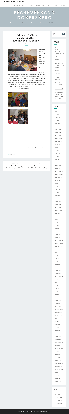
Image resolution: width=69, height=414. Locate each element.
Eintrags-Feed (58, 397)
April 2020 (57, 330)
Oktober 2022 (58, 246)
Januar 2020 (58, 339)
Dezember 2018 (59, 363)
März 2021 (57, 297)
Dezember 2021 (59, 276)
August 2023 (58, 219)
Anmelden (57, 394)
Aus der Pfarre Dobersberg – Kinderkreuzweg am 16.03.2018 (15, 166)
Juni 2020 (57, 324)
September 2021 (59, 279)
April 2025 (57, 159)
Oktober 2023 (58, 213)
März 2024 (57, 198)
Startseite (17, 5)
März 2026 (57, 126)
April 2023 (57, 228)
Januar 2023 (58, 237)
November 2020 (59, 309)
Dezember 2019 (59, 342)
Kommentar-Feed (59, 400)
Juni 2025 (57, 153)
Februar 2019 (58, 360)
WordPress (39, 411)
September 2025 (59, 144)
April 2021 (57, 294)
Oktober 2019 (58, 345)
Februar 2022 (58, 270)
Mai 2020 (57, 327)
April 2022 (57, 264)
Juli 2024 (57, 186)
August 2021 (58, 282)
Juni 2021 (57, 288)
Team (49, 5)
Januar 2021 (58, 303)
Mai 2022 (57, 261)
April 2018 (57, 378)
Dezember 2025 (59, 135)
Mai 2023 (57, 225)
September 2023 (59, 216)
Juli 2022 (57, 255)
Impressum (62, 5)
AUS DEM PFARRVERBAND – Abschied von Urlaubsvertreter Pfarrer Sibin (59, 94)
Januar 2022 (58, 273)
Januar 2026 (58, 132)
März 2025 (57, 162)
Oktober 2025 (58, 141)
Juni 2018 (57, 372)
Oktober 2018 (58, 366)
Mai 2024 (57, 192)
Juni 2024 (57, 189)
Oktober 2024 (58, 177)
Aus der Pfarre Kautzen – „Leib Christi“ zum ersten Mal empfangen (38, 166)
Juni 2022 (57, 258)
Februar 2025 (58, 165)
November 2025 (59, 138)
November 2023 (59, 210)
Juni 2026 (57, 117)
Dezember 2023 (59, 207)
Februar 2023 (58, 234)
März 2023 (57, 231)
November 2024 (59, 174)
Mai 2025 (57, 156)
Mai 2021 (57, 291)
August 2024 (58, 183)
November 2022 (59, 243)
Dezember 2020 (59, 306)
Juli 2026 (57, 114)
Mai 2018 (57, 375)
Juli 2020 (57, 321)
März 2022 (57, 267)
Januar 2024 (58, 204)
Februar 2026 (58, 129)
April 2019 (57, 354)
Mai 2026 (57, 120)
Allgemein (12, 154)
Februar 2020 (58, 336)
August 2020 (58, 318)
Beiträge (24, 5)
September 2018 (59, 369)
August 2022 (58, 252)
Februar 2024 (58, 201)
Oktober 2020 (58, 312)
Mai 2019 (57, 351)
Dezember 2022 (59, 240)
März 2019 (57, 357)
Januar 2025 (58, 168)
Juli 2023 (57, 222)
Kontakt (55, 5)
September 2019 (59, 348)
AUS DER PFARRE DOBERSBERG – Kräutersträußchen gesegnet (59, 63)
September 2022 (59, 249)
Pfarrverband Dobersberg (14, 2)
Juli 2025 (57, 150)
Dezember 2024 (59, 171)
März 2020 (57, 333)
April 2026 (57, 123)
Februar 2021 (58, 300)
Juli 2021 (57, 285)
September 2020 (59, 315)
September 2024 (59, 180)
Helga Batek (31, 43)
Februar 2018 (58, 381)
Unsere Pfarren (40, 5)
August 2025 (58, 147)
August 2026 (58, 111)
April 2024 (57, 195)
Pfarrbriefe (31, 5)
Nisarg (49, 411)
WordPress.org (58, 403)
